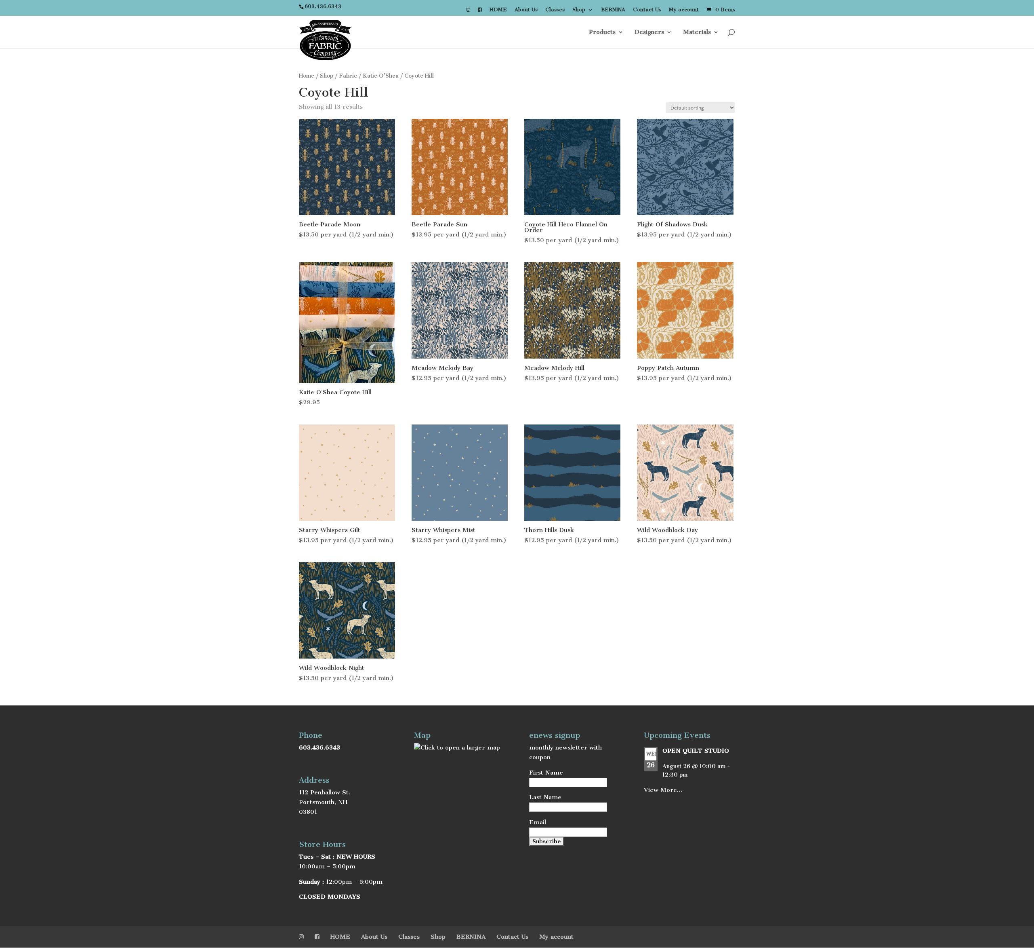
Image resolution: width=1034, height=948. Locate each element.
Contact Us (647, 10)
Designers (649, 32)
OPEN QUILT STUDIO (695, 750)
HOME (498, 10)
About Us (526, 10)
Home (306, 75)
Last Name (545, 797)
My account (684, 10)
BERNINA (613, 10)
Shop (578, 10)
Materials (697, 32)
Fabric (348, 75)
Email (537, 822)
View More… (663, 790)
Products (602, 32)
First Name (546, 772)
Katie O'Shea (381, 75)
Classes (555, 10)
